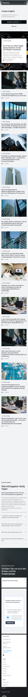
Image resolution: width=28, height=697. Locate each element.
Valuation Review (7, 675)
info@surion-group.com (7, 651)
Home (4, 661)
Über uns (5, 664)
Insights (4, 668)
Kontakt (4, 671)
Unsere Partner (6, 666)
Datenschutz (6, 682)
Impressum (5, 684)
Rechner (5, 673)
